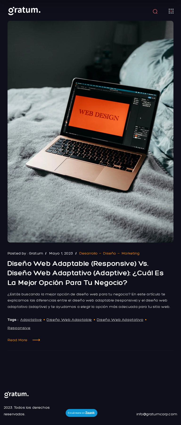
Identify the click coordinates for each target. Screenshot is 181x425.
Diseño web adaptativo (120, 319)
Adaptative (31, 319)
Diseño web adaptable (69, 319)
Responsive (19, 328)
